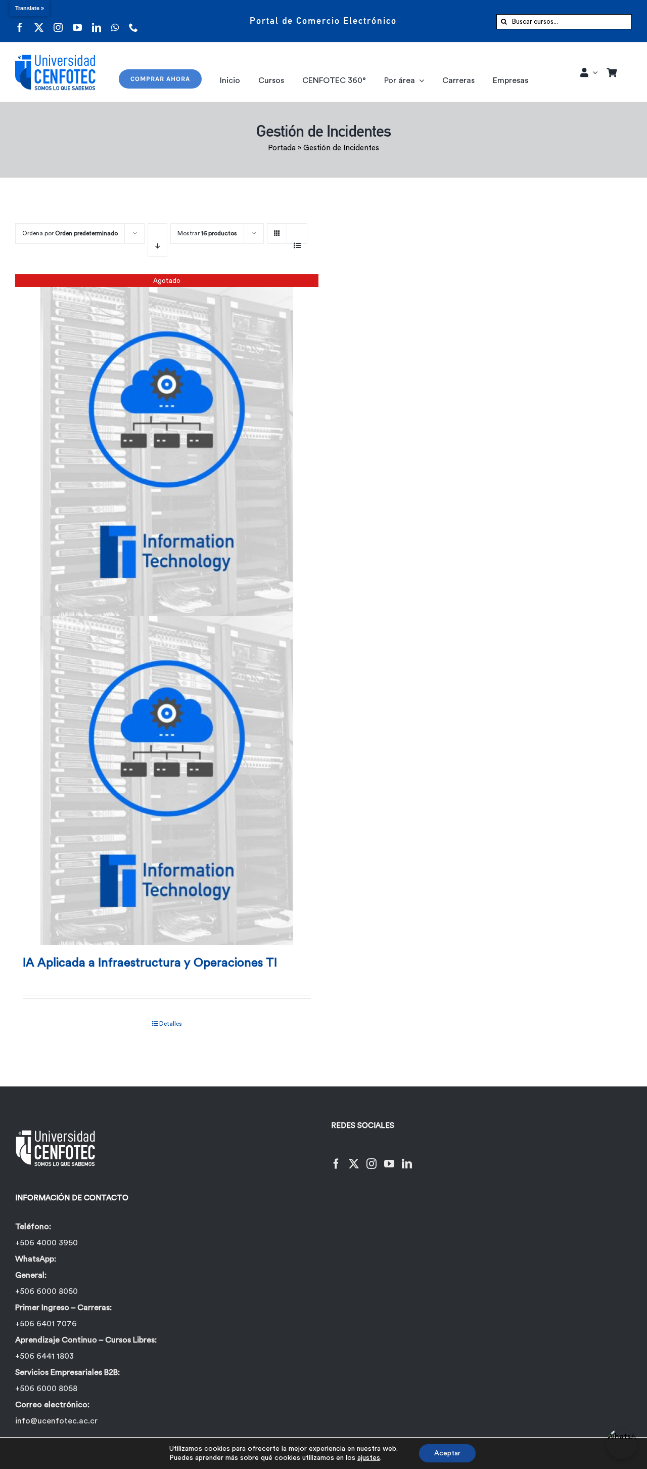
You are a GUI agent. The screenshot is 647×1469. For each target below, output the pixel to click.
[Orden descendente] (157, 240)
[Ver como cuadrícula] (277, 230)
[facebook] (19, 21)
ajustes (368, 1457)
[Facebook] (336, 1157)
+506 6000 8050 (46, 1291)
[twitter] (38, 21)
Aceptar (447, 1453)
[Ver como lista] (297, 240)
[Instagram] (371, 1157)
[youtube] (77, 21)
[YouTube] (389, 1157)
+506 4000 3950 (46, 1243)
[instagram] (58, 21)
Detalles (170, 1024)
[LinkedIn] (407, 1157)
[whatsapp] (115, 21)
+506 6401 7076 (46, 1324)
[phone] (133, 21)
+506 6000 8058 (46, 1388)
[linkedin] (96, 21)
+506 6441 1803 (44, 1356)
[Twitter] (354, 1157)
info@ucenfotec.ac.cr (56, 1421)
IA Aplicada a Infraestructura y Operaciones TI (150, 963)
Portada (282, 148)
